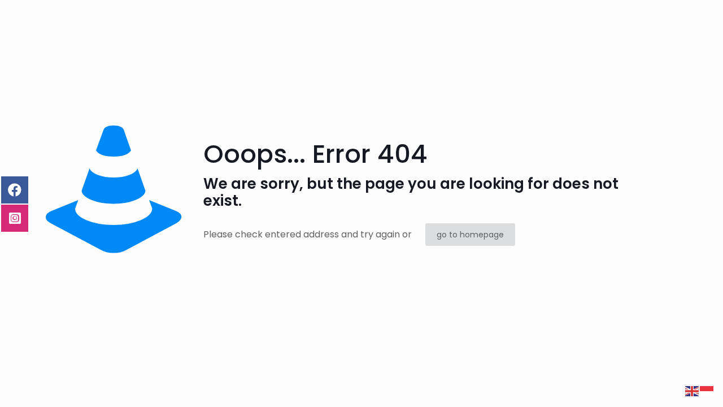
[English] (692, 390)
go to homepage (470, 234)
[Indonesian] (707, 390)
